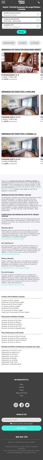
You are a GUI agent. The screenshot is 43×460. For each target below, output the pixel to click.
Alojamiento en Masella (9, 358)
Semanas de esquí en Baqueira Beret (13, 328)
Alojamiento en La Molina (10, 360)
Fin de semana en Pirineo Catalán (12, 310)
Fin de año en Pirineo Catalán (11, 306)
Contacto (32, 442)
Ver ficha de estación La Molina (11, 268)
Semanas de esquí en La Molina (12, 324)
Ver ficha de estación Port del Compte (13, 285)
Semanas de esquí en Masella (11, 322)
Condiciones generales (14, 452)
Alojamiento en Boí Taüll (9, 362)
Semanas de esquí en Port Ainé (12, 320)
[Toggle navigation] (3, 2)
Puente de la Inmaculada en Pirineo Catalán (15, 312)
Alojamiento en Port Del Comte (12, 350)
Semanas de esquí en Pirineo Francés (14, 336)
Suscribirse (21, 428)
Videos (21, 390)
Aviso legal (7, 450)
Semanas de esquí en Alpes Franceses (14, 340)
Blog (21, 384)
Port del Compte (8, 189)
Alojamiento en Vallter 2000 (11, 352)
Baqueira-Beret (19, 187)
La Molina (22, 43)
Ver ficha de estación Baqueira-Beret (13, 239)
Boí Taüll (27, 187)
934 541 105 (21, 437)
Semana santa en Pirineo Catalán (12, 304)
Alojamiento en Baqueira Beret (11, 364)
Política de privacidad (19, 450)
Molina (33, 187)
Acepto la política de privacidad (22, 424)
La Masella (35, 43)
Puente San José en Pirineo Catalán (13, 302)
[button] (39, 2)
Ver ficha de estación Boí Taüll (11, 254)
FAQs (21, 395)
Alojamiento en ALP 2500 (10, 356)
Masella (38, 187)
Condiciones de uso (29, 452)
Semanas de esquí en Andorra (11, 342)
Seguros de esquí (21, 393)
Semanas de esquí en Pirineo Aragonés (14, 338)
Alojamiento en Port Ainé (9, 354)
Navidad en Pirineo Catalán (10, 308)
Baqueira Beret (8, 43)
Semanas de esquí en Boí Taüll (11, 326)
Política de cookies (33, 450)
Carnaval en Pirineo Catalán (10, 300)
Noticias (21, 387)
